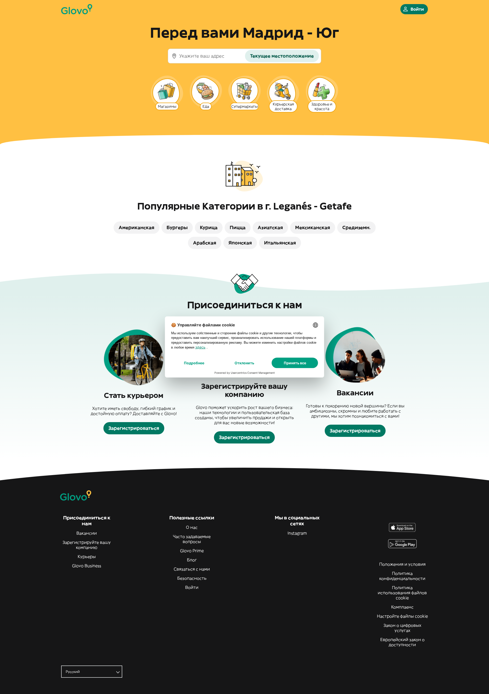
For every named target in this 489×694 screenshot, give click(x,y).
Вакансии (86, 533)
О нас (192, 527)
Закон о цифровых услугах (402, 628)
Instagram (297, 533)
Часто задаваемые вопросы (192, 539)
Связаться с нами (192, 569)
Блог (192, 559)
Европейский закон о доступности (402, 642)
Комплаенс (402, 606)
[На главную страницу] (76, 9)
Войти (191, 587)
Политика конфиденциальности (402, 576)
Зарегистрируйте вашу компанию (87, 545)
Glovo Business (86, 565)
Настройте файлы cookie (402, 616)
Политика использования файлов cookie (402, 592)
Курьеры (87, 556)
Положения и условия (402, 564)
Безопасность (192, 578)
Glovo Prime (192, 550)
